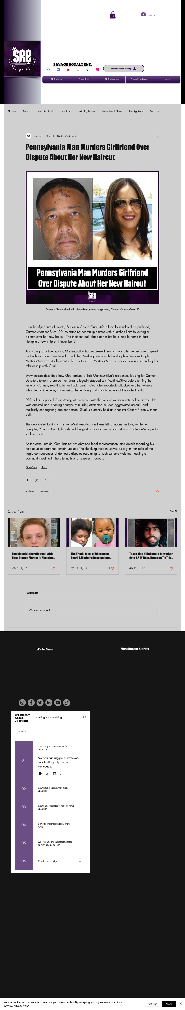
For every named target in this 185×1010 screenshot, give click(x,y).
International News (112, 111)
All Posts (12, 111)
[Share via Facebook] (27, 480)
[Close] (180, 1004)
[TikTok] (87, 69)
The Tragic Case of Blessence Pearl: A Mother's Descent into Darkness (90, 556)
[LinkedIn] (48, 702)
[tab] (21, 731)
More (153, 111)
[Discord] (58, 69)
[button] (113, 15)
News (26, 111)
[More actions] (157, 136)
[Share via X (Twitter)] (36, 480)
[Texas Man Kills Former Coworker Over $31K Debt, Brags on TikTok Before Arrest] (151, 532)
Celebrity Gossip (45, 111)
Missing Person (87, 111)
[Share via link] (54, 480)
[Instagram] (97, 69)
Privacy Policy (21, 1005)
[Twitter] (40, 702)
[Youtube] (68, 69)
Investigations (136, 111)
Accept (169, 1004)
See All (173, 511)
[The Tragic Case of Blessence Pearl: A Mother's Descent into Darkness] (92, 532)
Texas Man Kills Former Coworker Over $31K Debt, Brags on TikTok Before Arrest (151, 556)
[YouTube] (57, 702)
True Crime (66, 111)
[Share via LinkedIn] (45, 480)
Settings (152, 1004)
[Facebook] (48, 69)
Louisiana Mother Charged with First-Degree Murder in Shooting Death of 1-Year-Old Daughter (32, 556)
